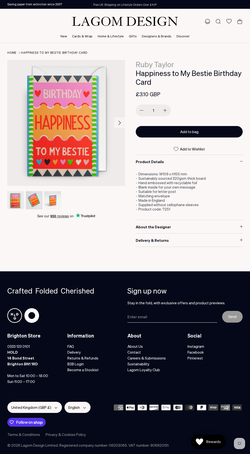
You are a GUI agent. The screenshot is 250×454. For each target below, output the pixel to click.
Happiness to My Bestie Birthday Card (54, 52)
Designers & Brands (156, 36)
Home (12, 52)
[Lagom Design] (125, 21)
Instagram (196, 346)
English (74, 407)
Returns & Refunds (82, 358)
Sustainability (138, 363)
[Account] (206, 21)
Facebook (196, 352)
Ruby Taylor (155, 64)
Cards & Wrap (82, 36)
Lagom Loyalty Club (143, 369)
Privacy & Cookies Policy (66, 434)
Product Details (150, 161)
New (64, 36)
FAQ (70, 346)
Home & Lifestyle (111, 36)
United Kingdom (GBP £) (31, 407)
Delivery (74, 352)
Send (232, 316)
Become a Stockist (83, 369)
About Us (135, 346)
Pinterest (195, 358)
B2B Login (75, 363)
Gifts (133, 36)
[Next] (119, 122)
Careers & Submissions (146, 358)
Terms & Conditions (23, 434)
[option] (66, 123)
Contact (134, 352)
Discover (183, 36)
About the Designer (153, 226)
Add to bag (189, 131)
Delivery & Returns (152, 240)
